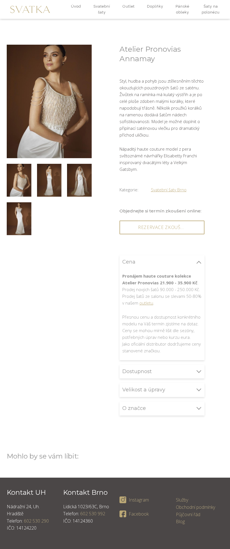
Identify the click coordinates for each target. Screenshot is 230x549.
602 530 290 (36, 521)
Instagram (139, 500)
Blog (180, 521)
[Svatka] (30, 9)
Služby (182, 500)
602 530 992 (92, 514)
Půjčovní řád (188, 514)
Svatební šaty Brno (169, 189)
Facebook (139, 514)
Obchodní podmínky (195, 507)
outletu (146, 303)
